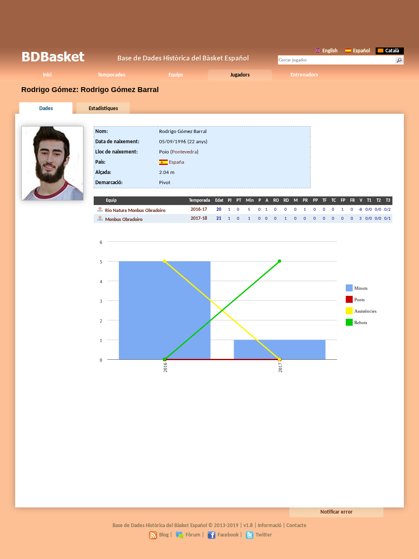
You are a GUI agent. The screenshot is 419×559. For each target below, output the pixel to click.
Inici (47, 75)
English (330, 51)
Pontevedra (184, 152)
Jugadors (240, 75)
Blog (164, 535)
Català (392, 51)
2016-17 (199, 209)
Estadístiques (103, 108)
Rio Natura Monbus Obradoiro (134, 210)
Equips (176, 75)
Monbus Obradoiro (123, 219)
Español (361, 51)
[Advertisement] (209, 22)
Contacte (296, 525)
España (176, 162)
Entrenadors (304, 75)
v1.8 (248, 525)
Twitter (264, 535)
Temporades (111, 75)
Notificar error (336, 512)
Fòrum (193, 535)
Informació (270, 525)
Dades (46, 108)
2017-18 (199, 218)
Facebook (228, 535)
